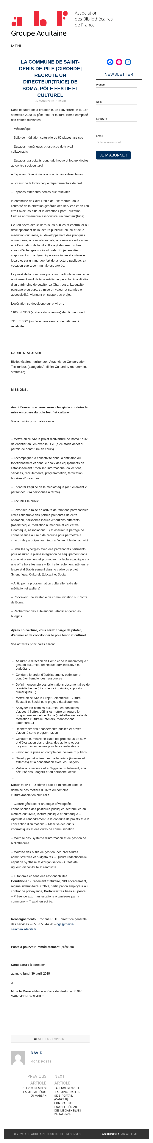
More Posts (41, 1061)
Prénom (100, 84)
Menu (17, 46)
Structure (101, 118)
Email (99, 135)
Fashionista (110, 1134)
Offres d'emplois (51, 1039)
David (62, 101)
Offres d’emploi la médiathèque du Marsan (34, 1092)
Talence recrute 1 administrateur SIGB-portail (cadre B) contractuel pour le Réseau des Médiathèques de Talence (67, 1101)
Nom (99, 101)
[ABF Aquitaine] (62, 24)
